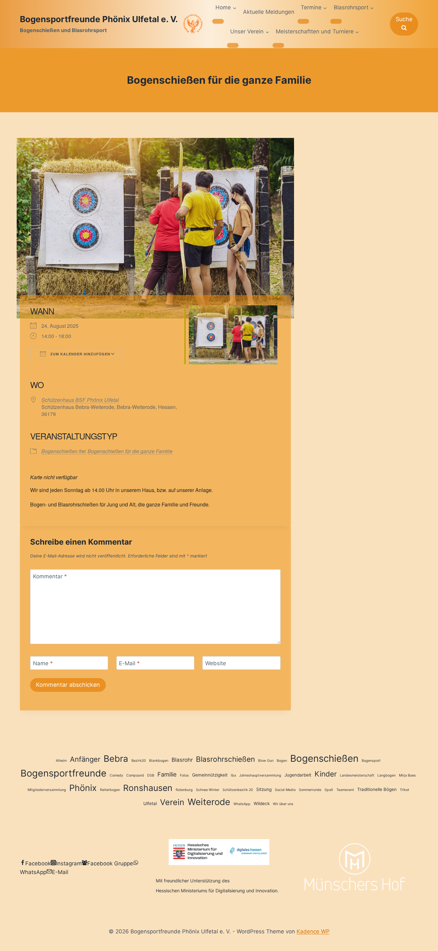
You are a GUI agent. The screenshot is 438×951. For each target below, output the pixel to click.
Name (43, 663)
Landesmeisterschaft (357, 775)
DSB (150, 775)
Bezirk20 (138, 761)
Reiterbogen (110, 790)
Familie (167, 774)
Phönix (83, 788)
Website (215, 663)
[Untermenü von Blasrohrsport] (336, 21)
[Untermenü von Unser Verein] (233, 45)
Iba (233, 775)
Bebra (116, 758)
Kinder (326, 773)
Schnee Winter (207, 790)
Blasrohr (182, 759)
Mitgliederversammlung (47, 790)
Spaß (328, 790)
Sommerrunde (310, 790)
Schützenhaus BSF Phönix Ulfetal (80, 399)
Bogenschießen (324, 758)
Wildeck (262, 803)
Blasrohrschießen (225, 759)
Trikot (404, 790)
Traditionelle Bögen (377, 789)
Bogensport (371, 761)
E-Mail (129, 663)
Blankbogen (158, 761)
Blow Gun (266, 761)
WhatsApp (241, 804)
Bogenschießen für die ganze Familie (130, 451)
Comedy (116, 775)
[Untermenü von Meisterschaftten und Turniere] (278, 45)
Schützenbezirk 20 (238, 790)
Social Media (285, 790)
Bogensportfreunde (63, 773)
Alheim (61, 761)
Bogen (282, 761)
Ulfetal (150, 803)
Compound (135, 775)
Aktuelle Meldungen (268, 12)
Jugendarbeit (297, 774)
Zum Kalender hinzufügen (79, 354)
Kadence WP (313, 931)
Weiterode (209, 801)
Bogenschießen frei (63, 451)
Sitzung (264, 789)
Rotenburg (184, 790)
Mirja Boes (407, 775)
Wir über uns (283, 804)
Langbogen (386, 775)
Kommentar (50, 576)
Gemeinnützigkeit (210, 774)
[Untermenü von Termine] (303, 21)
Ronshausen (148, 788)
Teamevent (345, 790)
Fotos (184, 775)
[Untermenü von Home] (218, 21)
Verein (172, 802)
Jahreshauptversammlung (260, 775)
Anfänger (85, 759)
